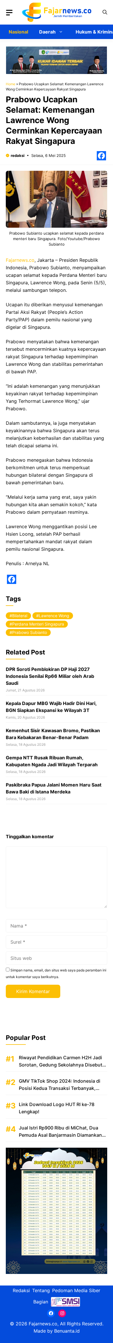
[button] (105, 12)
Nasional (18, 32)
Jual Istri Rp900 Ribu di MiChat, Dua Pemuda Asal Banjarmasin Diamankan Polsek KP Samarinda (60, 1135)
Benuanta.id (67, 1331)
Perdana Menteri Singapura (38, 624)
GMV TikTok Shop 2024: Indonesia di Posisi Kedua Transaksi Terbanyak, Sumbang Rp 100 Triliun (59, 1088)
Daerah (47, 32)
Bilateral (19, 615)
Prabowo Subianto (29, 632)
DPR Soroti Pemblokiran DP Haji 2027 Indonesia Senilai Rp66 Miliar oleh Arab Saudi (50, 676)
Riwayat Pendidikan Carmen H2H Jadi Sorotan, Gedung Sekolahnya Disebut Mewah (60, 1065)
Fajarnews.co (20, 260)
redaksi (18, 155)
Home (10, 84)
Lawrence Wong (54, 615)
